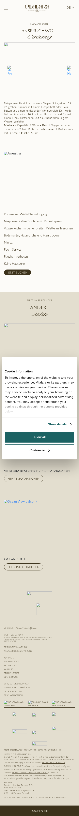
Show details (57, 424)
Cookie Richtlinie (13, 692)
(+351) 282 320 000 (13, 635)
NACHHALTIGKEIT (12, 662)
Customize (37, 450)
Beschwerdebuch (13, 696)
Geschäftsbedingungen (16, 684)
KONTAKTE (9, 658)
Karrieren (9, 670)
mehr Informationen (23, 479)
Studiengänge (11, 673)
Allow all (39, 437)
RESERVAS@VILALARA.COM (16, 647)
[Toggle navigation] (6, 8)
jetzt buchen (17, 273)
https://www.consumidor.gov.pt (30, 773)
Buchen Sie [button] (39, 811)
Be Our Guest (11, 666)
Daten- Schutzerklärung (17, 688)
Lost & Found (11, 677)
